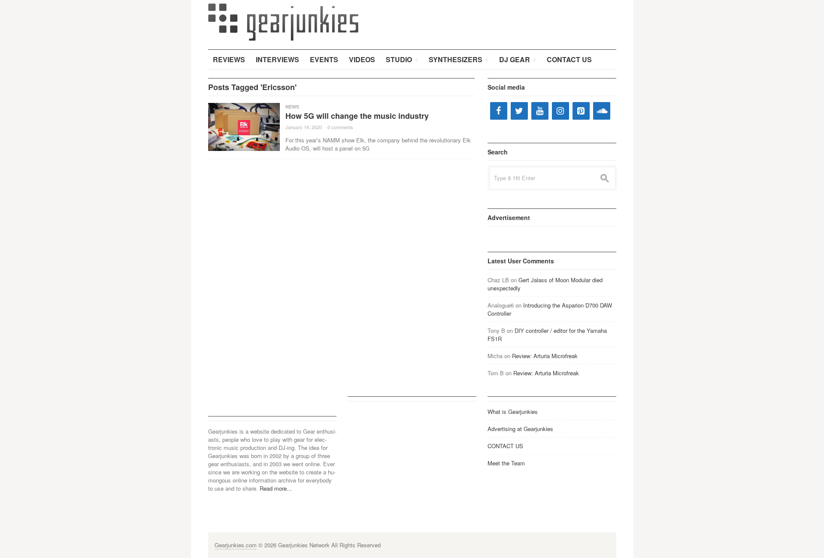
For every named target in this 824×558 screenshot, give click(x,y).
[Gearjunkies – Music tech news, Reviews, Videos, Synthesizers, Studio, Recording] (283, 21)
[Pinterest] (581, 111)
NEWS (292, 106)
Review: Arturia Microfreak (545, 356)
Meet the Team (506, 463)
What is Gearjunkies (513, 411)
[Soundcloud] (601, 111)
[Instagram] (560, 111)
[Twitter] (519, 111)
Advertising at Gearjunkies (520, 429)
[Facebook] (498, 111)
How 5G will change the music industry (357, 115)
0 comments (340, 127)
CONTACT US (505, 446)
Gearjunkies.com (236, 545)
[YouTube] (539, 111)
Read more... (276, 488)
